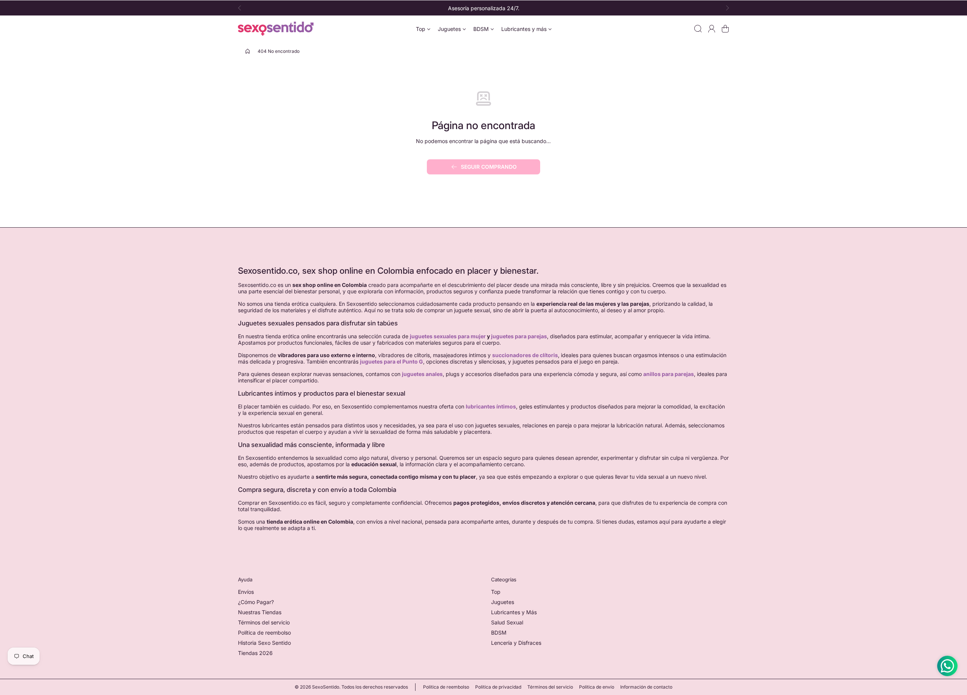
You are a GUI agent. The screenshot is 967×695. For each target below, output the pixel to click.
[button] (242, 8)
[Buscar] (698, 28)
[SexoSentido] (276, 29)
